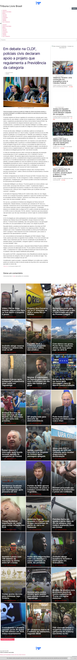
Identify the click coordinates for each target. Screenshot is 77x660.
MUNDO (4, 19)
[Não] (75, 658)
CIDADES (4, 10)
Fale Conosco (22, 654)
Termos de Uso (14, 654)
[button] (38, 23)
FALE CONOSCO (6, 22)
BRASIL (4, 13)
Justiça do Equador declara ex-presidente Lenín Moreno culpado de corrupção (62, 96)
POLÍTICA (4, 14)
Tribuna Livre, (5, 266)
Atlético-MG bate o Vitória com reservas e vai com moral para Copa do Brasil (62, 126)
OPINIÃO (4, 20)
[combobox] (38, 40)
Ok (69, 658)
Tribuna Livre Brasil (11, 6)
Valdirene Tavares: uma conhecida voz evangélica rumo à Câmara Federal (62, 64)
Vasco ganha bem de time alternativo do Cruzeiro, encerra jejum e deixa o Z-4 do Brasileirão (62, 157)
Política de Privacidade (5, 654)
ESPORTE (4, 16)
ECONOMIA (5, 17)
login (14, 276)
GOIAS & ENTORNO (6, 11)
